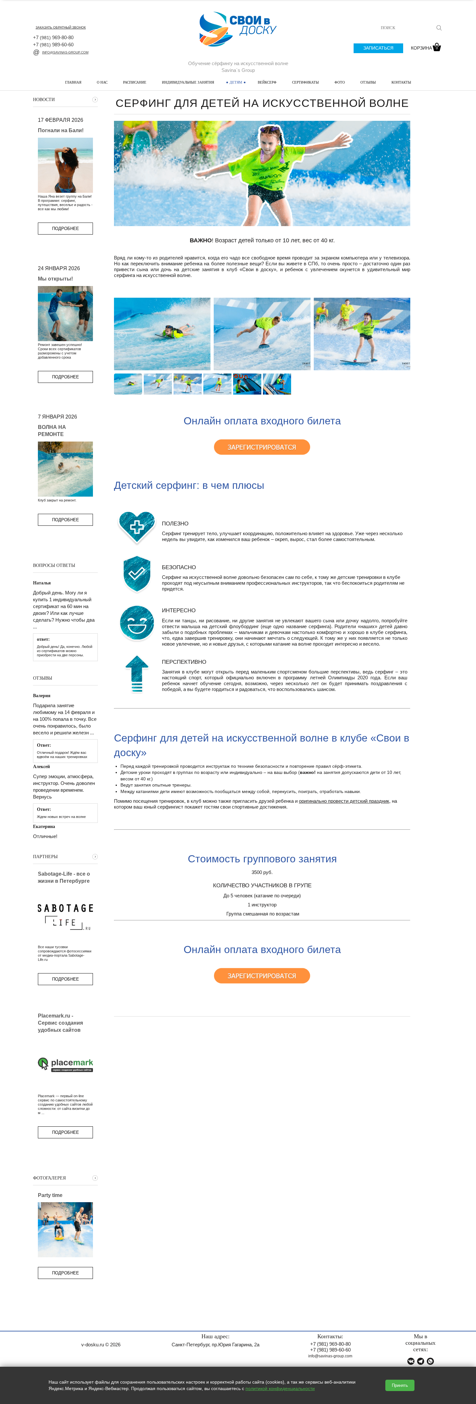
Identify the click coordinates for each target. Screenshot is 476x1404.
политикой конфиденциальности (280, 1388)
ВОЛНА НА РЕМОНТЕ (52, 430)
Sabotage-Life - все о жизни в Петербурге (64, 877)
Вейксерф (267, 82)
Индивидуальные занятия (188, 82)
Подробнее (65, 228)
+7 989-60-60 (53, 44)
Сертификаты (305, 82)
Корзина (424, 48)
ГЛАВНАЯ (73, 82)
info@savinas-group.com (65, 52)
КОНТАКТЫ (401, 82)
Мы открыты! (55, 279)
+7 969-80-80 (53, 37)
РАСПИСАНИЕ (134, 82)
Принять (400, 1385)
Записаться (378, 48)
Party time (50, 1195)
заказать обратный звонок (61, 27)
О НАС (102, 82)
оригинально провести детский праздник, (345, 801)
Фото (339, 82)
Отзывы (368, 82)
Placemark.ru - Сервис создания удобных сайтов (60, 1023)
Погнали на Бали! (61, 130)
